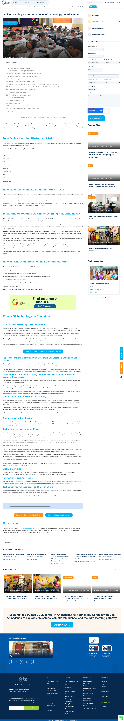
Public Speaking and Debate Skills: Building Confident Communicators (104, 598)
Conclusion (9, 111)
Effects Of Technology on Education (17, 79)
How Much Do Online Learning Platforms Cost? (20, 71)
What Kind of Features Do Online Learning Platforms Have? (24, 73)
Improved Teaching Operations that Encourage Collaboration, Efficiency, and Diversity (34, 84)
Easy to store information (16, 100)
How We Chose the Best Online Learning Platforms (21, 76)
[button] (80, 62)
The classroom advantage (16, 97)
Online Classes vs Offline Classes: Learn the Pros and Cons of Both (30, 506)
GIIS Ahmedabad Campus (17, 638)
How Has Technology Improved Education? (22, 81)
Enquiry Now (62, 624)
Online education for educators (18, 92)
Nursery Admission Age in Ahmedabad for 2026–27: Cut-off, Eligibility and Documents (103, 155)
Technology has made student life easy (20, 95)
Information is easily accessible (19, 106)
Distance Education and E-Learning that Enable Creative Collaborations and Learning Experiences (38, 87)
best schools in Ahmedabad (24, 528)
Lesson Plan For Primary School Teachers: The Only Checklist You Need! (85, 557)
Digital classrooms (14, 103)
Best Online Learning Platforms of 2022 (18, 68)
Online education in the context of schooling (22, 89)
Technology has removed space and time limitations (25, 108)
